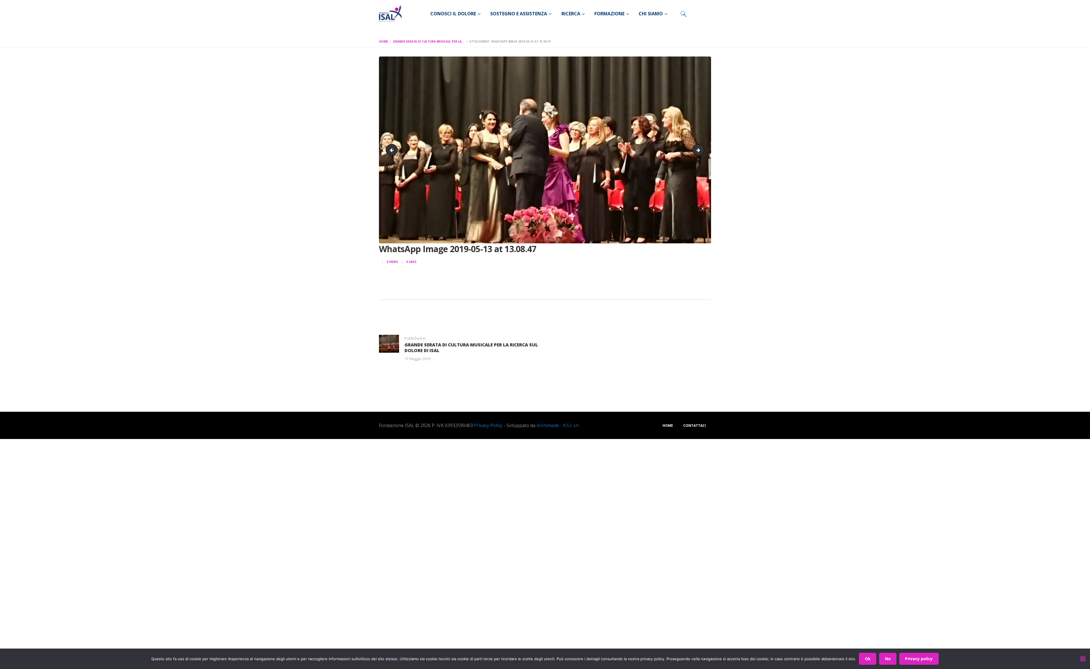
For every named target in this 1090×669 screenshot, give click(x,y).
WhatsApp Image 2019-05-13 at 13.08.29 (393, 150)
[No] (1083, 659)
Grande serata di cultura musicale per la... (428, 41)
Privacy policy (919, 658)
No (888, 658)
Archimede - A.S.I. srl (557, 425)
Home (383, 41)
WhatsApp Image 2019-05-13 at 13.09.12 (701, 150)
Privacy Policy (488, 425)
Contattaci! (643, 401)
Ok (868, 658)
